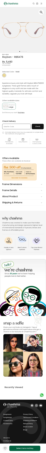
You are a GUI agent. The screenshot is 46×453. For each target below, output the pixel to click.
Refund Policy (28, 424)
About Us (6, 438)
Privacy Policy (28, 414)
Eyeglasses (7, 414)
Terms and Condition (30, 417)
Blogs (25, 430)
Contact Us (7, 441)
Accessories (7, 424)
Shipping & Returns (30, 420)
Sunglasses (7, 417)
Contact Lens (8, 420)
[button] (39, 3)
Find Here (21, 112)
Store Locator (28, 427)
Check (37, 126)
